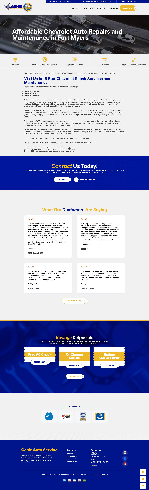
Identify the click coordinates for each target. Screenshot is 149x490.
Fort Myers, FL (32, 248)
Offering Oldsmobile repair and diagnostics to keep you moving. (49, 151)
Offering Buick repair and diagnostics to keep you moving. (47, 147)
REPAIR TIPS (100, 8)
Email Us (94, 465)
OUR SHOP (76, 8)
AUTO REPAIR (88, 8)
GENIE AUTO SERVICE (33, 73)
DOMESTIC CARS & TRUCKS (94, 73)
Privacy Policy (102, 474)
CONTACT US (113, 8)
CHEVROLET (113, 73)
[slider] (31, 219)
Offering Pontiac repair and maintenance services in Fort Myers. (49, 149)
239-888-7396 (79, 138)
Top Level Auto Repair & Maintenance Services (62, 73)
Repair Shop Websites (63, 474)
